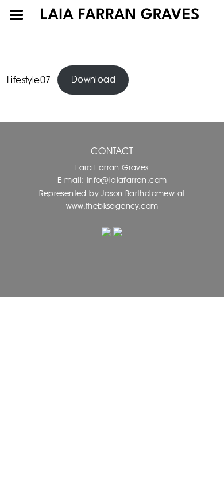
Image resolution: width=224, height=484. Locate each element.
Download (93, 79)
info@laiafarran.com (125, 180)
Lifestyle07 (29, 79)
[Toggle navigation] (17, 14)
